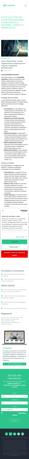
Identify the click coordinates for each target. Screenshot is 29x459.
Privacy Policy (19, 454)
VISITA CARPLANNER (14, 364)
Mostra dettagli (20, 236)
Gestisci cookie (14, 246)
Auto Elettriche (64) (7, 321)
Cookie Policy (13, 454)
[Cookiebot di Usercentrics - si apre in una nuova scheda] (20, 211)
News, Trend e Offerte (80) (10, 319)
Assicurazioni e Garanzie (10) (10, 322)
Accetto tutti (14, 241)
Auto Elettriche (5, 58)
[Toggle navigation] (25, 5)
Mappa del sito (17, 455)
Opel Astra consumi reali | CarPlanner (15, 308)
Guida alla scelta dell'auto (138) (11, 317)
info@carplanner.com (6, 454)
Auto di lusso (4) (6, 324)
